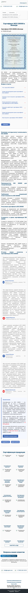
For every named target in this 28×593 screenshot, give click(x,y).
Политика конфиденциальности (14, 580)
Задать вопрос (15, 442)
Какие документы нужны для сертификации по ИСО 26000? (13, 102)
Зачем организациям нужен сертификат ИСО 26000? (13, 92)
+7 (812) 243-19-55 (7, 6)
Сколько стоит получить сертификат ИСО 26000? (13, 97)
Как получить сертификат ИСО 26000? (13, 117)
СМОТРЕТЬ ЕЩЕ (14, 545)
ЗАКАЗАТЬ (5, 124)
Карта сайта (14, 583)
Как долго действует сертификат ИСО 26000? (13, 108)
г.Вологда (22, 3)
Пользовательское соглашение (14, 582)
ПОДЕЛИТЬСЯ (5, 442)
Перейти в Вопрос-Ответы (9, 556)
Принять (17, 591)
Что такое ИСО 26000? (13, 87)
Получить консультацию (10, 436)
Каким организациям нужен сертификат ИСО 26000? (13, 113)
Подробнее (11, 591)
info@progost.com (23, 6)
